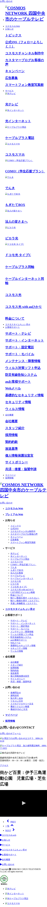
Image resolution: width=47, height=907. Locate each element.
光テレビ (14, 553)
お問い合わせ (6, 1)
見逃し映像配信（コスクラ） (24, 603)
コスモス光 (15, 581)
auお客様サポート (18, 640)
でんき (13, 567)
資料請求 (14, 695)
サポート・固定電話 (19, 626)
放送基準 (14, 673)
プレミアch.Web (14, 514)
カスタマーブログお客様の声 (24, 534)
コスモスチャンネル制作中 (23, 531)
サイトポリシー (17, 679)
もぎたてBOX (16, 570)
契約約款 (14, 670)
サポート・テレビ (18, 620)
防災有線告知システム (20, 637)
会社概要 (9, 415)
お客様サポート (12, 327)
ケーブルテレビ (17, 576)
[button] (23, 803)
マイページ (10, 475)
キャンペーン (16, 537)
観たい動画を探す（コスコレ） (25, 598)
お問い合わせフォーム (10, 733)
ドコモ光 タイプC (18, 587)
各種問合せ (15, 693)
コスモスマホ (16, 562)
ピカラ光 (14, 584)
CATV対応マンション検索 (22, 592)
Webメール (15, 643)
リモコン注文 (16, 701)
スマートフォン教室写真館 (23, 542)
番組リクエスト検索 (19, 706)
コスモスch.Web (12, 26)
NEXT (8, 830)
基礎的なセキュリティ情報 (23, 645)
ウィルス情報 (16, 651)
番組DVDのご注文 (19, 709)
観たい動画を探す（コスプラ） (25, 601)
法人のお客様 (16, 573)
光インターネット (18, 556)
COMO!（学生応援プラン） (23, 564)
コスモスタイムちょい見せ (17, 324)
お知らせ (9, 29)
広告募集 (14, 540)
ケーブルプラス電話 (19, 559)
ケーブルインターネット (21, 578)
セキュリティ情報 (18, 648)
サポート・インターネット (23, 623)
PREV (13, 822)
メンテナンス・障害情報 (21, 632)
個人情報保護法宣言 (19, 676)
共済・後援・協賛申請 (20, 681)
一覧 (7, 826)
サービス (9, 91)
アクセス (4, 765)
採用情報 (9, 478)
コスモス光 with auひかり (22, 589)
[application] (23, 803)
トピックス (15, 526)
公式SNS (14, 528)
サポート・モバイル (19, 629)
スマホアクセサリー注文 (21, 704)
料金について (16, 595)
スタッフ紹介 (16, 665)
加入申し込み (16, 698)
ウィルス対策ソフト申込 (21, 634)
